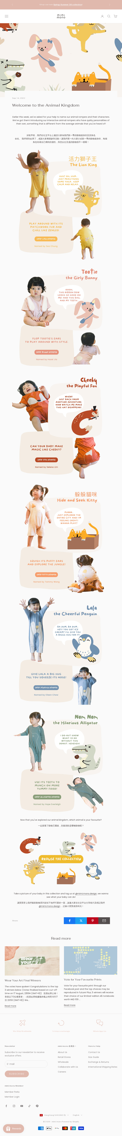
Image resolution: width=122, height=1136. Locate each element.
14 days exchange (61, 1031)
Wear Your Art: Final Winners (23, 980)
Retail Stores (64, 1057)
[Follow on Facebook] (6, 1105)
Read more (10, 1005)
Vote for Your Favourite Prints (82, 979)
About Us (62, 1052)
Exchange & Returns (98, 1062)
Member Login (12, 1096)
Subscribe (17, 1074)
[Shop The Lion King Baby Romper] (61, 203)
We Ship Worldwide (22, 1031)
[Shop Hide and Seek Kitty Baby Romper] (61, 538)
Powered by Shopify (70, 1122)
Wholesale (63, 1062)
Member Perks (12, 1091)
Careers (62, 1071)
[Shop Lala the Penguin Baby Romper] (61, 652)
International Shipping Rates (102, 1066)
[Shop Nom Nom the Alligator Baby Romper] (61, 762)
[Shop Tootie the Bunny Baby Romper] (61, 317)
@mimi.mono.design (86, 893)
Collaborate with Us (68, 1066)
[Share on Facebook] (69, 920)
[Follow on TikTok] (29, 1105)
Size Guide (93, 1057)
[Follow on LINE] (37, 1105)
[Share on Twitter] (81, 920)
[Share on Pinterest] (92, 920)
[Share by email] (104, 920)
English (76, 1115)
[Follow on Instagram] (13, 1105)
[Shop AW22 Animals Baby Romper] (61, 859)
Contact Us (94, 1052)
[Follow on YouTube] (21, 1105)
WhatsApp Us (99, 1031)
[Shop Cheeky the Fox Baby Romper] (61, 426)
